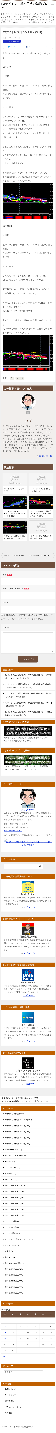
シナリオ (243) (11, 1179)
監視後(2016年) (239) (14, 1275)
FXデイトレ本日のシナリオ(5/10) (16, 556)
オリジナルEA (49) (12, 1167)
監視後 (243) (10, 1257)
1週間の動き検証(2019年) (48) (17, 1144)
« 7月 (3, 1357)
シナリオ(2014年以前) (11, 41)
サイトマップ (10, 1395)
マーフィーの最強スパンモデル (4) (19, 1239)
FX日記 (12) (10, 1161)
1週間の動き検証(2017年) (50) (17, 1131)
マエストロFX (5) (12, 1245)
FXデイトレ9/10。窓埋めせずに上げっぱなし (40, 490)
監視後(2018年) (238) (14, 1287)
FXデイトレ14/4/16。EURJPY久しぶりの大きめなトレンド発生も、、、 (14, 513)
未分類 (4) (9, 1251)
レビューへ (29, 907)
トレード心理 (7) (12, 1227)
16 (5, 1338)
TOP (21, 1098)
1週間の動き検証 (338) (14, 1114)
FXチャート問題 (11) (13, 1149)
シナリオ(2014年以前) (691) (16, 1185)
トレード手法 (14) (12, 1233)
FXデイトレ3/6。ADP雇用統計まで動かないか (40, 537)
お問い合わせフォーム (13, 831)
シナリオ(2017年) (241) (14, 1203)
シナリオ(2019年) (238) (14, 1215)
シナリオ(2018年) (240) (14, 1209)
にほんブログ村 (28, 845)
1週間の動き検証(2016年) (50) (17, 1126)
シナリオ (20, 378)
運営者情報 (9, 1401)
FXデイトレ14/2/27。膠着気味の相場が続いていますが (14, 537)
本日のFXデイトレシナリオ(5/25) (14, 490)
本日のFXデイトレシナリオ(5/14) (41, 556)
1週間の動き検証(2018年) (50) (17, 1138)
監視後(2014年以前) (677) (15, 1263)
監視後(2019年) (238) (14, 1293)
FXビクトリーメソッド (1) (16, 1155)
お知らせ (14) (10, 1173)
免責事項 (8, 1413)
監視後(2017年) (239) (14, 1281)
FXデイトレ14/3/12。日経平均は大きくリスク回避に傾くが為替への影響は (40, 513)
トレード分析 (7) (12, 1221)
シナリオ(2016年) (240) (14, 1197)
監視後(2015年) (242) (14, 1269)
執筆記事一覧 (45, 456)
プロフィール (28, 809)
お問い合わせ (10, 1389)
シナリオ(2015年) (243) (14, 1191)
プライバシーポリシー (14, 1407)
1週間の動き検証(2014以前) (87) (18, 1120)
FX (12, 378)
